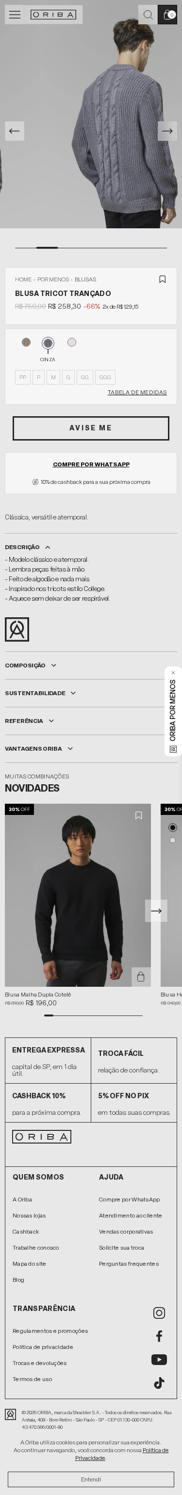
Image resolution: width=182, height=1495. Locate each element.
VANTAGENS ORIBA (33, 748)
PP (22, 377)
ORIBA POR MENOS (173, 710)
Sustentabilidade (35, 693)
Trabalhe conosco (36, 1247)
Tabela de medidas (137, 392)
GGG (105, 377)
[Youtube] (159, 1360)
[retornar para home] (53, 14)
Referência (24, 721)
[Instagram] (159, 1313)
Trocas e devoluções (40, 1363)
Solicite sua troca (121, 1247)
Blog (18, 1279)
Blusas (85, 279)
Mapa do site (30, 1263)
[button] (173, 828)
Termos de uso (32, 1379)
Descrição (22, 547)
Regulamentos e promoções (50, 1331)
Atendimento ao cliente (131, 1215)
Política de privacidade (43, 1347)
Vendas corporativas (126, 1231)
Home (23, 279)
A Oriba (22, 1199)
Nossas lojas (29, 1215)
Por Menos (53, 279)
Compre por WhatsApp (91, 464)
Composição (25, 665)
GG (85, 377)
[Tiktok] (159, 1383)
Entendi (91, 1479)
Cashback (26, 1231)
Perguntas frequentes (129, 1263)
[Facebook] (159, 1336)
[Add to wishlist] (162, 279)
